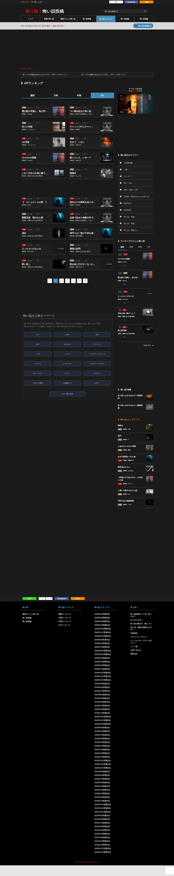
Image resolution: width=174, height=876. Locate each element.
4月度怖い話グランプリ (37, 74)
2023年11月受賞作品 (102, 720)
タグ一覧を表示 (67, 394)
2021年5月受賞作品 (102, 830)
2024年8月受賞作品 (102, 687)
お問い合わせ (135, 650)
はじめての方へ (136, 620)
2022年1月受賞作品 (102, 801)
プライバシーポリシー (139, 637)
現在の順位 (46, 26)
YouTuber (67, 344)
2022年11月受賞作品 (102, 764)
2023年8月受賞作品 (102, 731)
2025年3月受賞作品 (102, 662)
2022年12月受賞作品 (102, 761)
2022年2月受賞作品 (102, 797)
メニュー (24, 2)
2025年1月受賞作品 (102, 669)
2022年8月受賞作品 (102, 775)
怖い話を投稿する (145, 26)
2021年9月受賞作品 (102, 815)
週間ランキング (64, 614)
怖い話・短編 (129, 217)
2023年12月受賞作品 (102, 717)
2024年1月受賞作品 (102, 713)
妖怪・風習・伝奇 (131, 190)
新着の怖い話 (49, 19)
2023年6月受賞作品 (102, 739)
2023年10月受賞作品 (102, 724)
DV (38, 335)
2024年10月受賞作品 (102, 680)
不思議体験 (128, 163)
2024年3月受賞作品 (102, 706)
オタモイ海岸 (38, 383)
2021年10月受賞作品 (102, 812)
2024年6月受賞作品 (102, 695)
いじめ (37, 354)
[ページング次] (85, 281)
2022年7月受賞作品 (102, 779)
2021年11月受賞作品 (102, 808)
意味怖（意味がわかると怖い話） (137, 197)
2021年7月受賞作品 (102, 823)
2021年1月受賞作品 (102, 845)
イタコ (67, 354)
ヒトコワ (127, 176)
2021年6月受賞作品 (102, 826)
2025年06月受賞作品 (102, 651)
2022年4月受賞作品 (102, 790)
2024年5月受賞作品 (102, 698)
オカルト (97, 373)
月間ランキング (64, 618)
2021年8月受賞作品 (102, 819)
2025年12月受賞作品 (102, 629)
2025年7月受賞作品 (102, 647)
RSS (146, 2)
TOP (29, 599)
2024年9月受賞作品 (102, 684)
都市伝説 (127, 203)
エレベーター (38, 373)
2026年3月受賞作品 (102, 618)
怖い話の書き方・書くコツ (141, 624)
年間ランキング (64, 621)
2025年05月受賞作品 (102, 654)
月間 (56, 95)
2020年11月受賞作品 (102, 852)
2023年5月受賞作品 (102, 742)
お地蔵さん (67, 383)
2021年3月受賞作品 (102, 837)
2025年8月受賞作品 (102, 643)
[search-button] (145, 11)
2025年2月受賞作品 (102, 665)
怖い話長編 (144, 19)
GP (102, 95)
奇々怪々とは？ (37, 2)
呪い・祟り (128, 183)
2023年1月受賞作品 (102, 757)
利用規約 (134, 633)
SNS (97, 335)
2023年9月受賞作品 (102, 728)
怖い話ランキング (106, 19)
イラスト (37, 364)
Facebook (131, 2)
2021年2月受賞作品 (102, 841)
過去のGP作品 (58, 26)
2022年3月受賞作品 (102, 793)
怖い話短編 (125, 19)
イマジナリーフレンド (97, 354)
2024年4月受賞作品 (102, 702)
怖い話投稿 (44, 11)
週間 (32, 95)
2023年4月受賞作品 (102, 746)
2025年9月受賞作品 (102, 640)
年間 (79, 95)
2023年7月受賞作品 (102, 735)
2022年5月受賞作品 (102, 786)
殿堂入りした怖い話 (68, 19)
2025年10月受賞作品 (102, 636)
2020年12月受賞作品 (102, 848)
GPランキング (64, 625)
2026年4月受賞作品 (102, 614)
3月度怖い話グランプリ (95, 74)
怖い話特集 (87, 19)
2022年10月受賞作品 (102, 768)
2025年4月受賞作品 (102, 658)
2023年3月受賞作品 (102, 750)
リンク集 (134, 646)
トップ (30, 19)
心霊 (125, 170)
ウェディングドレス (97, 364)
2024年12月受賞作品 (102, 673)
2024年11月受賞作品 (102, 676)
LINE (67, 335)
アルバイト (97, 344)
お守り (97, 383)
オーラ (67, 373)
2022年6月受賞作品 (102, 782)
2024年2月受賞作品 (102, 709)
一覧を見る (147, 345)
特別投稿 (127, 210)
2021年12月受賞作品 (102, 804)
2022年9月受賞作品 (102, 772)
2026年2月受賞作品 (102, 621)
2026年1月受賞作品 (102, 625)
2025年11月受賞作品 (102, 632)
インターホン (67, 364)
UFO (38, 344)
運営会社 (134, 654)
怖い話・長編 (129, 223)
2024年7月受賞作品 (102, 691)
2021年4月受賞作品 (102, 834)
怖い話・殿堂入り (131, 230)
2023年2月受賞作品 (102, 753)
